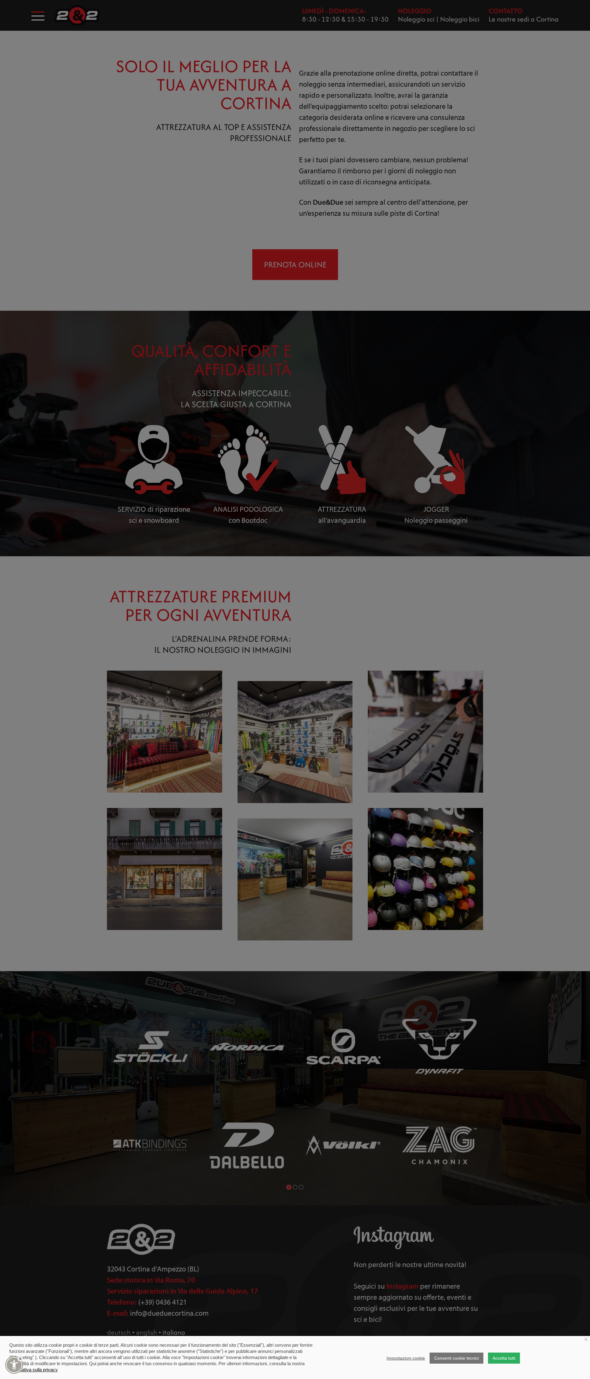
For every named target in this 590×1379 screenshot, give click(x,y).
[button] (14, 1365)
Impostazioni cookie (406, 1358)
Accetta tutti (504, 1358)
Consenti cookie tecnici (456, 1358)
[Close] (20, 1358)
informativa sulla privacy (33, 1369)
